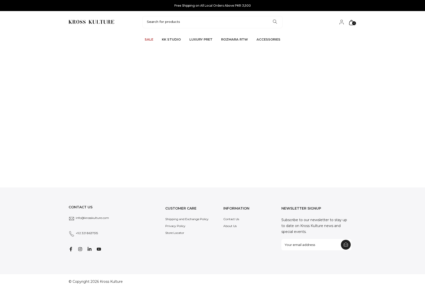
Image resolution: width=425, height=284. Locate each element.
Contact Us (231, 219)
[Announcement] (212, 5)
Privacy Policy (175, 226)
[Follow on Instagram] (80, 249)
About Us (230, 226)
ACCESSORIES (268, 39)
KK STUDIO (171, 39)
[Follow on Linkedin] (89, 249)
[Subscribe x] (346, 245)
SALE (149, 39)
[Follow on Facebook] (71, 249)
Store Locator (174, 233)
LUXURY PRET (200, 39)
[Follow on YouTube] (99, 249)
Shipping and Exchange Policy (187, 219)
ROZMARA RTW (234, 39)
